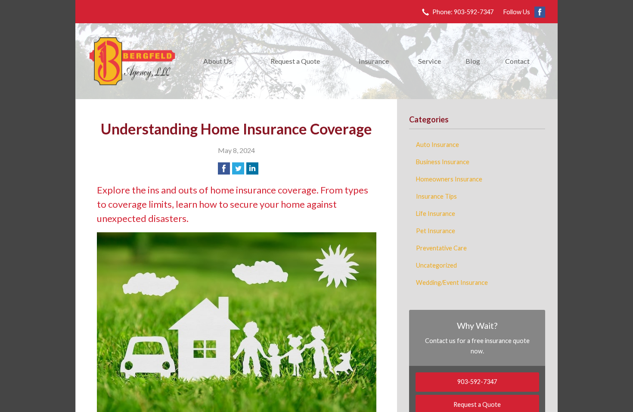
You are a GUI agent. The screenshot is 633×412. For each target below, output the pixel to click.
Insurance (374, 61)
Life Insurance (435, 213)
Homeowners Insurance (449, 179)
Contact (517, 61)
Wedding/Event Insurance (452, 282)
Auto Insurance (437, 144)
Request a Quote (295, 61)
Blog (472, 61)
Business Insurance (442, 161)
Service (429, 61)
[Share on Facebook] (224, 168)
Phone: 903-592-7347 (462, 12)
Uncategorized (436, 265)
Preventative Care (441, 248)
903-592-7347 (477, 381)
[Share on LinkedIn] (252, 168)
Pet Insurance (435, 230)
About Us (217, 61)
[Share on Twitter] (238, 168)
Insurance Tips (436, 196)
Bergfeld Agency (132, 61)
